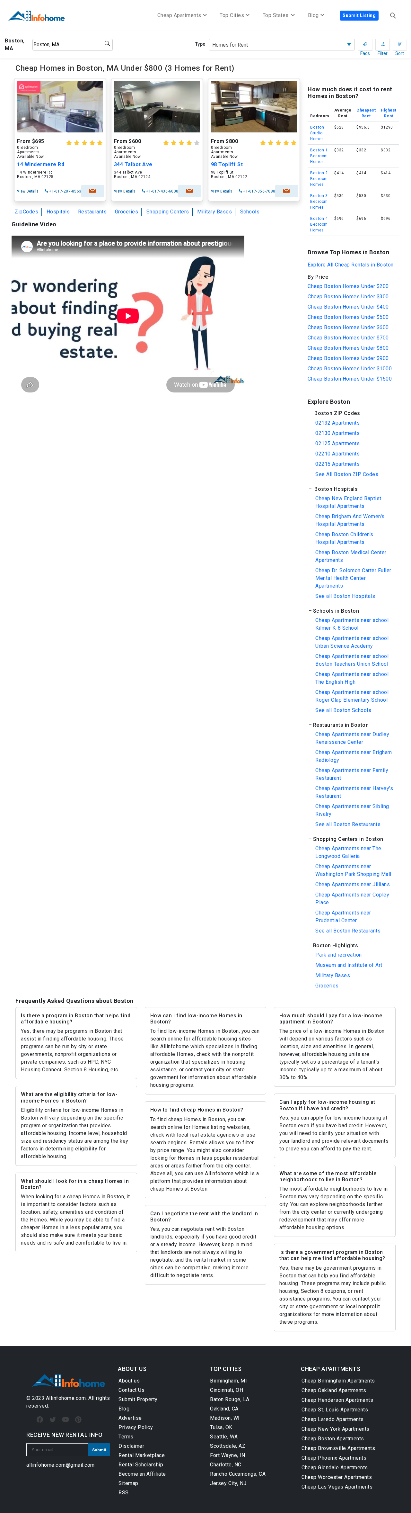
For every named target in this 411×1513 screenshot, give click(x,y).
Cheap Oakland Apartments (334, 1390)
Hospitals (58, 212)
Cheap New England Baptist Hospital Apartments (348, 502)
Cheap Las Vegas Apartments (337, 1487)
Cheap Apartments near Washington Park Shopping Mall (353, 870)
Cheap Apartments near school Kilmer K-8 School (352, 624)
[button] (351, 413)
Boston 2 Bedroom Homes (319, 179)
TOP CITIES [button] (225, 1368)
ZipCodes (26, 212)
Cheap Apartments (179, 15)
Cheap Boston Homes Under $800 (348, 348)
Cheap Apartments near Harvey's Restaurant (354, 792)
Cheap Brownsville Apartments (338, 1448)
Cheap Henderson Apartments (337, 1400)
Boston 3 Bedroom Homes (319, 202)
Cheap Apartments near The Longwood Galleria (348, 852)
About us (129, 1381)
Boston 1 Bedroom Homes (319, 156)
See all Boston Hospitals (345, 596)
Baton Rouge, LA (229, 1399)
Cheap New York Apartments (336, 1429)
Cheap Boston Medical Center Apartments (351, 556)
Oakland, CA (224, 1409)
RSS (123, 1493)
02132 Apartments (337, 423)
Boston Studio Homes (317, 133)
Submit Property (138, 1399)
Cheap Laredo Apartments (333, 1419)
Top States (276, 15)
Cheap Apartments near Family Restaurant (351, 774)
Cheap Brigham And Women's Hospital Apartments (350, 520)
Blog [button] (313, 15)
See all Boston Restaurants (347, 824)
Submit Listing (359, 15)
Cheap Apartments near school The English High (352, 678)
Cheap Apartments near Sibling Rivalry (352, 810)
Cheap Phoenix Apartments (334, 1458)
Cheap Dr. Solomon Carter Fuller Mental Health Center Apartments (353, 578)
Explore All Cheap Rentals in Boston (351, 265)
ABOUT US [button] (132, 1368)
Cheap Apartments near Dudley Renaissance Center (352, 738)
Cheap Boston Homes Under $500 (348, 317)
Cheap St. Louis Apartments (335, 1410)
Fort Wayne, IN (227, 1455)
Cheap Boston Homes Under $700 (348, 338)
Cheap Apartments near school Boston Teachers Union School (352, 660)
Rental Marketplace (141, 1455)
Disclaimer (131, 1446)
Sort (399, 44)
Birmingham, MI (228, 1381)
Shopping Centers (167, 212)
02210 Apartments (337, 454)
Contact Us (131, 1390)
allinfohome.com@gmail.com (60, 1465)
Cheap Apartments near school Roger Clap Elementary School (352, 696)
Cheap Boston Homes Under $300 (348, 296)
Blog (123, 1409)
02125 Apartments (337, 443)
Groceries (126, 212)
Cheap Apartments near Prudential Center (343, 916)
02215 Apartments (337, 464)
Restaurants (92, 212)
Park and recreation (338, 955)
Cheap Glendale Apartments (335, 1467)
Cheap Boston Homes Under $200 (348, 286)
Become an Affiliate (142, 1474)
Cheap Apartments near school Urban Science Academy (352, 642)
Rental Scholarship (140, 1465)
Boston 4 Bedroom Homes (319, 224)
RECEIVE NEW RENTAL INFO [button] (64, 1434)
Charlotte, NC (225, 1465)
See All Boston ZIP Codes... (348, 474)
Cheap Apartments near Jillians (352, 884)
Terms (126, 1437)
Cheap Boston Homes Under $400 (348, 307)
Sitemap (128, 1483)
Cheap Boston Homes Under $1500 (350, 379)
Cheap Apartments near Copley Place (352, 898)
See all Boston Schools (343, 710)
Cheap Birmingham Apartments (338, 1381)
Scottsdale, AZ (227, 1446)
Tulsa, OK (221, 1427)
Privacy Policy (135, 1427)
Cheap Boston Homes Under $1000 (350, 368)
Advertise (130, 1418)
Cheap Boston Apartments (333, 1439)
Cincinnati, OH (226, 1390)
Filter (382, 44)
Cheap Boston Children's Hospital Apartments (344, 538)
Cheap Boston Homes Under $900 (348, 358)
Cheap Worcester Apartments (337, 1477)
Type (200, 44)
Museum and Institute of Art (348, 965)
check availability (92, 191)
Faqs (365, 44)
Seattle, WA (224, 1437)
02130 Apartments (337, 433)
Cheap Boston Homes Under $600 (348, 327)
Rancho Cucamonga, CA (238, 1474)
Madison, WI (225, 1418)
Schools (250, 212)
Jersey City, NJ (228, 1483)
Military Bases (214, 212)
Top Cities (232, 15)
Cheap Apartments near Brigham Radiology (353, 756)
